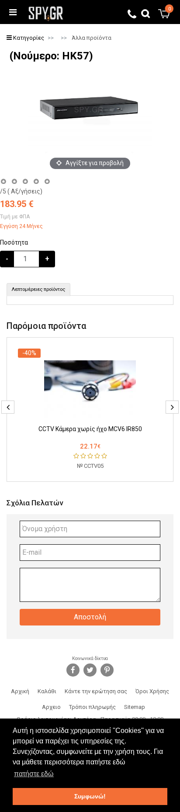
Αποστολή (90, 617)
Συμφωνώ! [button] (90, 796)
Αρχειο (51, 707)
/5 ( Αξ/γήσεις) (21, 191)
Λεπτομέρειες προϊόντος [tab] (38, 289)
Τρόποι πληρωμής (92, 707)
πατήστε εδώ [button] (34, 773)
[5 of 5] (47, 181)
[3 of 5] (25, 181)
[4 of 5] (36, 181)
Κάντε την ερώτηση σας (96, 691)
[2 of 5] (14, 181)
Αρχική (20, 691)
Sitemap (134, 707)
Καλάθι (47, 691)
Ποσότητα (14, 242)
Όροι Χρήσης (152, 691)
